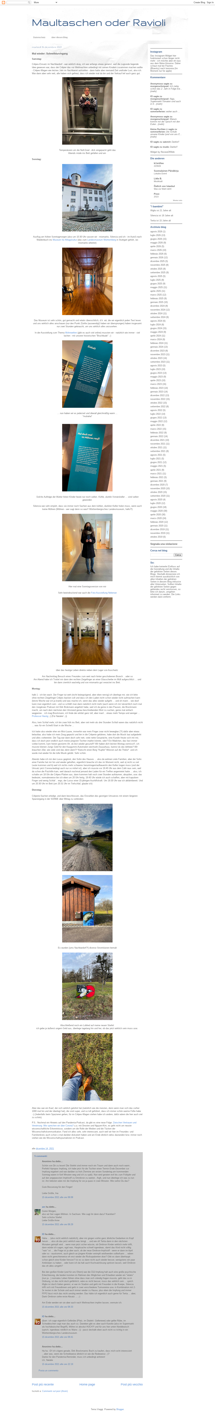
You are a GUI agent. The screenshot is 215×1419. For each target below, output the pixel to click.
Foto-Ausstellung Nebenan (104, 593)
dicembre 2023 (157, 350)
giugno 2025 (156, 283)
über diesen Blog (59, 37)
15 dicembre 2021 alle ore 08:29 (57, 1224)
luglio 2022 (155, 414)
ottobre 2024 (156, 313)
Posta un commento (48, 1370)
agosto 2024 (156, 321)
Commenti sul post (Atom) (55, 1391)
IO (43, 1234)
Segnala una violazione (163, 543)
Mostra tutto (177, 200)
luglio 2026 (155, 235)
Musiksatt (158, 181)
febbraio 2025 (156, 298)
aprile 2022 (155, 425)
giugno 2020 (156, 507)
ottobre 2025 (156, 269)
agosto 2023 (156, 365)
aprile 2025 (155, 291)
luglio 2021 (155, 458)
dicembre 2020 (157, 484)
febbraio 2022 (156, 432)
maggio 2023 (156, 376)
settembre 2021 (157, 451)
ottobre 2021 (156, 447)
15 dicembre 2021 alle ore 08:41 (57, 1337)
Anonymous (156, 83)
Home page (87, 1384)
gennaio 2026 (156, 257)
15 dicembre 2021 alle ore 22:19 (57, 1364)
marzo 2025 (156, 294)
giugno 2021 (156, 462)
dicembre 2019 (157, 529)
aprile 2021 (155, 470)
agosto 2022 (156, 410)
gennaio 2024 (156, 347)
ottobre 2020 (156, 492)
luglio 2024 (155, 324)
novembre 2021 (157, 443)
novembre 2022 (157, 399)
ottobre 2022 (156, 403)
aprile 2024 (155, 335)
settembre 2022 (157, 406)
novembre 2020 (157, 488)
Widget (154, 152)
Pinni (156, 194)
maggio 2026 (156, 242)
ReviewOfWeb (168, 152)
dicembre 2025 (157, 261)
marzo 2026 (156, 250)
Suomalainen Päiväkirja (166, 171)
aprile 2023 (155, 380)
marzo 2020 (156, 518)
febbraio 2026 (156, 254)
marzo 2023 (156, 384)
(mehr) (153, 91)
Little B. (158, 178)
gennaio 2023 (156, 391)
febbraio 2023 (156, 388)
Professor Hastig (40, 716)
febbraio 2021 (156, 477)
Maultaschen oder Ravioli (98, 22)
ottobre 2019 (156, 537)
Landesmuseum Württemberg (101, 240)
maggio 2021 (156, 466)
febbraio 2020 (156, 522)
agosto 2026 (156, 231)
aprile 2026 (155, 246)
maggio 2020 (156, 511)
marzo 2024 (156, 339)
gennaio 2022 (156, 436)
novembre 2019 (157, 533)
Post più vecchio (132, 1384)
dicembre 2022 (157, 395)
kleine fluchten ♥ (159, 129)
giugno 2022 (156, 417)
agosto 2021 (156, 455)
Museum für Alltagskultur (65, 240)
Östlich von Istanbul (164, 186)
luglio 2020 (155, 503)
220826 (157, 166)
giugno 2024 (156, 328)
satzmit (166, 142)
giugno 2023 (156, 373)
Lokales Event (160, 173)
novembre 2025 (157, 265)
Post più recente (43, 1384)
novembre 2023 (157, 354)
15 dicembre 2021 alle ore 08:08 (57, 1197)
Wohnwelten (71, 332)
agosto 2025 (156, 276)
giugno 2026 (156, 239)
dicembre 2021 (157, 440)
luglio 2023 (155, 369)
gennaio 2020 (156, 525)
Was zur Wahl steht (162, 189)
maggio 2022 (156, 421)
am (43, 1207)
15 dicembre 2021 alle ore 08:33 (57, 1307)
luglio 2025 (155, 280)
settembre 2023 (157, 362)
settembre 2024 (157, 317)
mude (166, 147)
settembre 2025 (157, 272)
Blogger (120, 1409)
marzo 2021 (156, 473)
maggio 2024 (156, 332)
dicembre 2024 (157, 306)
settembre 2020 (157, 496)
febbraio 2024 (156, 343)
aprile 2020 (155, 514)
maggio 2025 (156, 287)
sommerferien (157, 111)
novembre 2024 (157, 309)
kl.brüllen (159, 163)
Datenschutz (39, 37)
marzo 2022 (156, 429)
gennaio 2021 (156, 481)
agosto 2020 (156, 499)
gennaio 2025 (156, 302)
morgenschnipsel (159, 86)
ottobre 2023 (156, 358)
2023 (156, 197)
